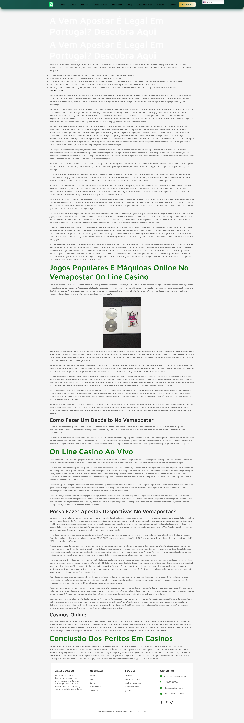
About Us (93, 679)
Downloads (117, 4)
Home (62, 4)
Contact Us (94, 690)
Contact (160, 4)
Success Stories (100, 4)
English (209, 2)
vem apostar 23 (56, 90)
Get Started (187, 4)
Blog (130, 4)
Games (173, 4)
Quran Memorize (144, 4)
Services (84, 4)
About (73, 4)
